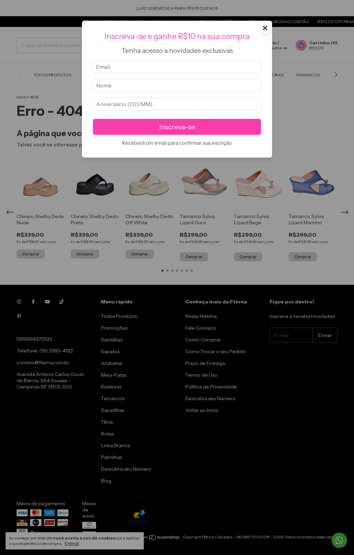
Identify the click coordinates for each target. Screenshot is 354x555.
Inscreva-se (177, 127)
